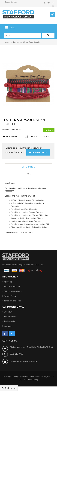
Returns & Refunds (12, 287)
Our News (8, 312)
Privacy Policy (10, 296)
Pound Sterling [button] (10, 2)
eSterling (34, 380)
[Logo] (15, 257)
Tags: (28, 173)
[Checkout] (52, 2)
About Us (8, 282)
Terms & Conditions (12, 301)
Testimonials (9, 321)
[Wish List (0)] (48, 2)
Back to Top (10, 388)
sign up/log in (38, 152)
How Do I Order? (11, 316)
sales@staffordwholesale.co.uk (23, 361)
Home (6, 42)
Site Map (8, 326)
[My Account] (44, 2)
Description (28, 166)
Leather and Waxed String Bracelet (26, 42)
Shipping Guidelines (12, 291)
